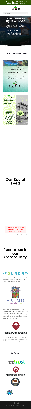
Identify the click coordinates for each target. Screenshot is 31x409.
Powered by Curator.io (22, 234)
